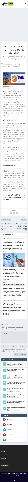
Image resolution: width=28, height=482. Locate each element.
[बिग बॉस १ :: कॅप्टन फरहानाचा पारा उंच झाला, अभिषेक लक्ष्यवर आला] (4, 396)
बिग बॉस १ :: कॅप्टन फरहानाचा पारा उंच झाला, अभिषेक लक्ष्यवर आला (15, 395)
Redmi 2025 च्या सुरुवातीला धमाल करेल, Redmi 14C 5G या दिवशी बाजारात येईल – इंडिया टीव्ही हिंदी (13, 245)
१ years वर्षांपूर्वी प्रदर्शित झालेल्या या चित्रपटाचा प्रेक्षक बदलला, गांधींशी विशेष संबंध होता (16, 383)
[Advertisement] (14, 23)
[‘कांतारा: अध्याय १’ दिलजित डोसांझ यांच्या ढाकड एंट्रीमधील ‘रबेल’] (4, 408)
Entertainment (16, 365)
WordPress (23, 473)
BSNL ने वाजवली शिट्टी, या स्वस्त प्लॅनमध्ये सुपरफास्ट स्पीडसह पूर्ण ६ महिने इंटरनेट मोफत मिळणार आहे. (14, 197)
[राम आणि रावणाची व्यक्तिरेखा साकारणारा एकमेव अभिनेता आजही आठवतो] (4, 370)
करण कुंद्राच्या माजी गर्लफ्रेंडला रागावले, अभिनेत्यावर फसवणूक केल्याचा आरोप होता (14, 376)
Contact (3, 451)
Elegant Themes (11, 473)
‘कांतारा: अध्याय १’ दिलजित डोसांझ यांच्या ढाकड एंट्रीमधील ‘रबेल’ (16, 408)
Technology (12, 59)
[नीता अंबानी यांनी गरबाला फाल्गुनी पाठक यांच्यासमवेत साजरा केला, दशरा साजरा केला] (4, 364)
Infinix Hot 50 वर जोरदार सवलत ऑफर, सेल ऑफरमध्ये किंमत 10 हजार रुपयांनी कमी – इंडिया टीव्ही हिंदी (14, 292)
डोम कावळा (11, 57)
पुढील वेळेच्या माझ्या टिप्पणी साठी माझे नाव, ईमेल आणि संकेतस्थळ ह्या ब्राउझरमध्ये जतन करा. (13, 350)
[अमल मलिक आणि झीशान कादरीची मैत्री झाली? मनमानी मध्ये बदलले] (4, 389)
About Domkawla (5, 454)
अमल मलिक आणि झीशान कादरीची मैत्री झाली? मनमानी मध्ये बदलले (15, 389)
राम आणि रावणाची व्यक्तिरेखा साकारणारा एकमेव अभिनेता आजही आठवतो (15, 370)
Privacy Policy (4, 465)
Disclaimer (4, 458)
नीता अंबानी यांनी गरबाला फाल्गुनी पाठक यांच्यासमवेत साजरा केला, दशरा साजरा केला (14, 364)
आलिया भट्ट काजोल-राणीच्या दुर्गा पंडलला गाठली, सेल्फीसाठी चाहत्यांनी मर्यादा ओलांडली (16, 402)
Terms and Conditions (6, 462)
